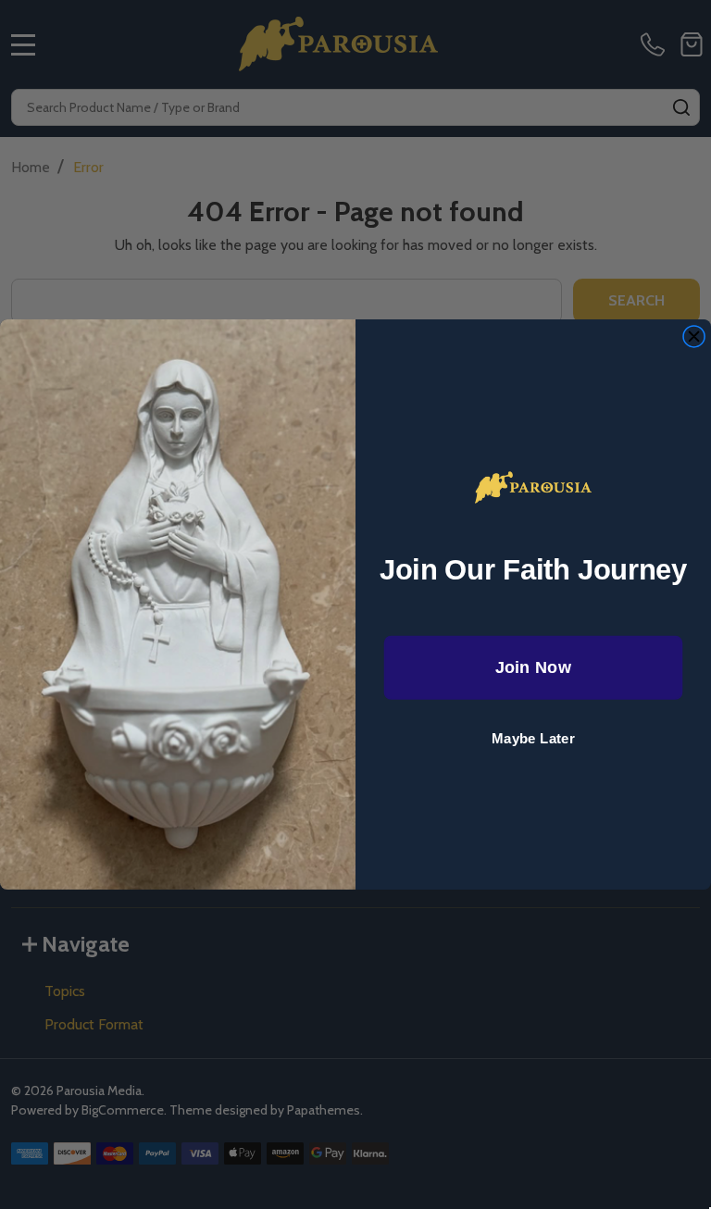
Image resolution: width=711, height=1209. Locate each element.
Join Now (533, 668)
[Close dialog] (693, 336)
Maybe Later (533, 739)
